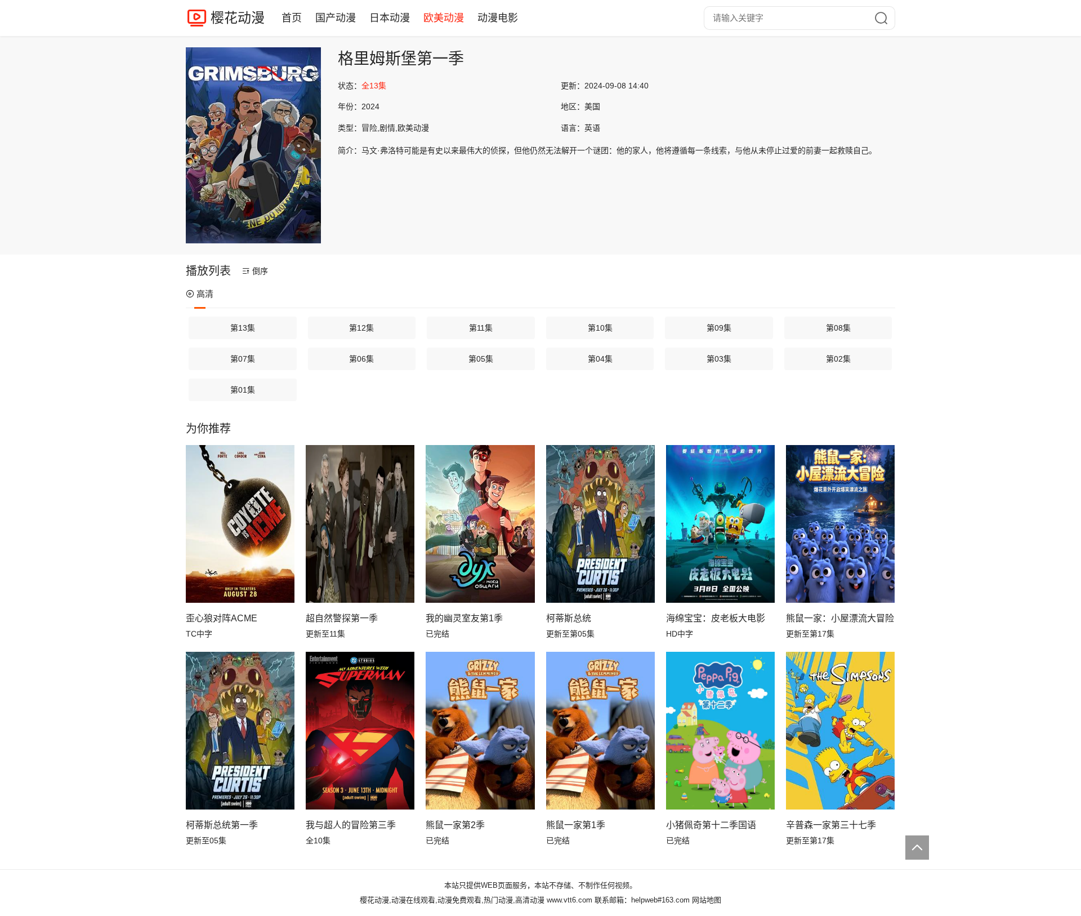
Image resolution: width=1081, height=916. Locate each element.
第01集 (242, 389)
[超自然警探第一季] (360, 524)
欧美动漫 (443, 18)
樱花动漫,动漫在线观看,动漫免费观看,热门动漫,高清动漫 (452, 900)
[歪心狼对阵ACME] (240, 524)
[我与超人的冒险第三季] (360, 731)
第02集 (838, 358)
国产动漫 (335, 18)
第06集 (361, 358)
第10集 (600, 327)
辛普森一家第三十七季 (831, 825)
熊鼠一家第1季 (575, 825)
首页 (292, 18)
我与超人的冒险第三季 (351, 825)
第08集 (838, 327)
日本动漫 (389, 18)
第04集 (600, 358)
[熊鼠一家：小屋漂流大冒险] (840, 524)
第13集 (242, 327)
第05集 (480, 358)
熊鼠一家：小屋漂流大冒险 (840, 618)
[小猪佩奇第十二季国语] (720, 731)
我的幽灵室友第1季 (464, 618)
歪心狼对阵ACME (221, 618)
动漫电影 (497, 18)
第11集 (481, 327)
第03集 (719, 358)
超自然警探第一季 (342, 618)
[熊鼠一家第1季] (600, 731)
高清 (204, 294)
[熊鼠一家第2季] (480, 731)
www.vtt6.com (569, 900)
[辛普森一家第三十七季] (840, 731)
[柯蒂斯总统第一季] (240, 731)
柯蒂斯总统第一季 (222, 825)
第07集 (242, 358)
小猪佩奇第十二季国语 (711, 825)
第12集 (361, 327)
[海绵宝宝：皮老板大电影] (720, 524)
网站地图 (706, 900)
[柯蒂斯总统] (600, 524)
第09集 (719, 327)
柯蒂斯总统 (568, 618)
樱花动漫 (238, 17)
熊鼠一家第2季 (455, 825)
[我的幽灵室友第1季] (480, 524)
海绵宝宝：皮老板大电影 (715, 618)
